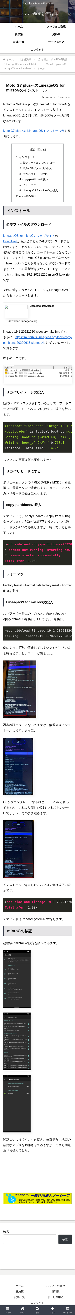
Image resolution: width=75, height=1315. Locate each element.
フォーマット (30, 184)
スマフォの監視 (55, 1285)
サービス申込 (56, 1297)
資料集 (56, 1291)
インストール (27, 157)
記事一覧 (19, 1297)
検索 (6, 1231)
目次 (32, 149)
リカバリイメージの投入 (37, 168)
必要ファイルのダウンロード (40, 162)
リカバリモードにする (35, 173)
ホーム (20, 1285)
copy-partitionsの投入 (35, 179)
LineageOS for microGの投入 (40, 190)
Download (10, 241)
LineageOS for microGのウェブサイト (29, 235)
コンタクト (37, 1302)
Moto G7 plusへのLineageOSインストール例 (33, 130)
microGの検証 (27, 196)
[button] (67, 792)
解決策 (20, 1291)
